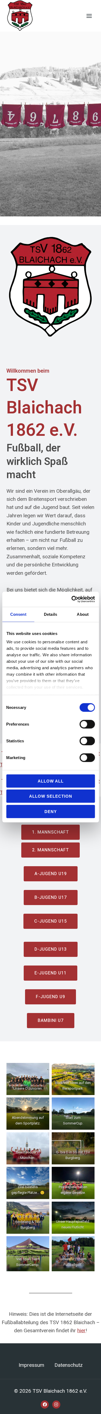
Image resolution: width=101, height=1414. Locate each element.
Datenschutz (68, 1365)
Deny (50, 811)
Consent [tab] (18, 614)
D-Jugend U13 (50, 949)
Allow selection (50, 796)
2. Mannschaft (50, 850)
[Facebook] (45, 1405)
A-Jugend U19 (50, 874)
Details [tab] (50, 614)
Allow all (51, 781)
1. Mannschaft (50, 832)
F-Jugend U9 (50, 997)
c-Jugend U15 (50, 921)
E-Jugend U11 (50, 973)
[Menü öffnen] (89, 16)
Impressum (31, 1365)
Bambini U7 (51, 1020)
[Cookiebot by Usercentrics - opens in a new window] (72, 599)
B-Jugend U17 (50, 897)
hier (81, 1330)
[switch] (87, 724)
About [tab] (83, 614)
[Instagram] (56, 1405)
